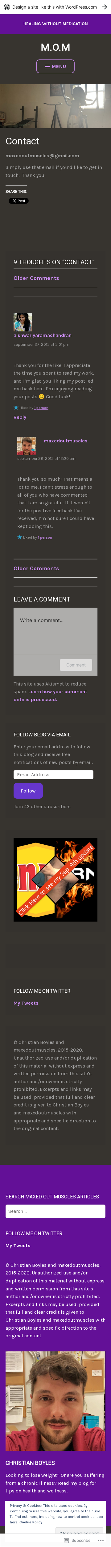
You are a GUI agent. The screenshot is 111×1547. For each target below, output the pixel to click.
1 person (41, 408)
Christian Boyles (30, 1463)
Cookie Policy (30, 1522)
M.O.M (55, 47)
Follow (28, 791)
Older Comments (36, 278)
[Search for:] (55, 1211)
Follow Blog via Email (42, 735)
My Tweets (26, 1003)
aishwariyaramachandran (43, 335)
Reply (20, 417)
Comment (76, 664)
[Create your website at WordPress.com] (55, 7)
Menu (59, 66)
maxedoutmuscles (66, 441)
